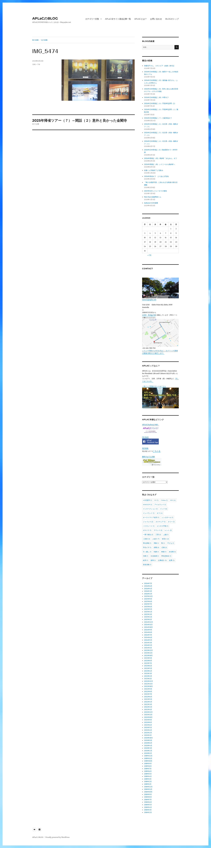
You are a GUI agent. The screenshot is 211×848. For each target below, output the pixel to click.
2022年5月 (148, 699)
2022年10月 (148, 686)
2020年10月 (148, 738)
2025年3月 (148, 614)
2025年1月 (148, 619)
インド (163, 509)
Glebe (164, 500)
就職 (156, 547)
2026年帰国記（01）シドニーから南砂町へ (159, 164)
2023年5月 (148, 668)
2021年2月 (148, 733)
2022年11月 (148, 684)
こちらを (157, 451)
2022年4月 (148, 702)
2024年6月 (148, 637)
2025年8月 (148, 601)
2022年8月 (148, 691)
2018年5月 (148, 805)
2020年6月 (148, 743)
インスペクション (150, 509)
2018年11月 (148, 789)
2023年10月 (148, 655)
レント (168, 530)
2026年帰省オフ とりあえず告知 (157, 176)
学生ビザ (147, 547)
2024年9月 (148, 630)
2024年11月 (148, 625)
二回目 (146, 539)
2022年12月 (148, 681)
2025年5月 (148, 609)
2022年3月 (148, 704)
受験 (156, 543)
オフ (160, 513)
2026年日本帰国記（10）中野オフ (156, 97)
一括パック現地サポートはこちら (154, 386)
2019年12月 (148, 756)
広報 (164, 547)
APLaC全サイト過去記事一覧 (118, 19)
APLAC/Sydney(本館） (150, 425)
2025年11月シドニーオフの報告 (155, 191)
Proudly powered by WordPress (57, 837)
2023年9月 (148, 658)
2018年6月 (148, 802)
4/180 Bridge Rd (149, 315)
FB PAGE (145, 437)
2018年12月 (148, 787)
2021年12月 (148, 712)
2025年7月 (148, 604)
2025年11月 (148, 596)
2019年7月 (148, 769)
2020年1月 (148, 753)
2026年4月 (148, 589)
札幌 (156, 552)
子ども (170, 543)
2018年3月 (148, 810)
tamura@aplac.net (149, 300)
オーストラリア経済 (151, 517)
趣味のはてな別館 (148, 457)
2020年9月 (148, 740)
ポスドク (147, 530)
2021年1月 (148, 735)
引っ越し (147, 552)
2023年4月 (148, 671)
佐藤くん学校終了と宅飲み (153, 170)
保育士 (165, 539)
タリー (171, 522)
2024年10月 (148, 627)
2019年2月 (148, 781)
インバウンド (148, 513)
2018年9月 (148, 794)
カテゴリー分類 (92, 19)
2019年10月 (148, 761)
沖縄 (145, 556)
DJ (156, 500)
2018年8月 (148, 797)
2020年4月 (148, 745)
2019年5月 (148, 774)
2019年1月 (147, 784)
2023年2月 (148, 676)
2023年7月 (148, 663)
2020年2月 (148, 751)
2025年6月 (148, 607)
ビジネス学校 (162, 526)
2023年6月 (148, 666)
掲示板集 (145, 448)
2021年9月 (148, 720)
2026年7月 (148, 583)
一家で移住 (148, 534)
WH (173, 500)
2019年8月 (148, 766)
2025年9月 (148, 599)
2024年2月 (148, 645)
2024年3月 (148, 643)
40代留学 (147, 500)
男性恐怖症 (166, 556)
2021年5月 (148, 727)
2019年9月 (148, 763)
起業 (171, 560)
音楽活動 (147, 564)
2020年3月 (148, 748)
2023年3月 (148, 673)
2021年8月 (148, 722)
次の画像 (44, 40)
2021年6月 (148, 725)
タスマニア (160, 522)
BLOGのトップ (172, 19)
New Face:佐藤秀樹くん (152, 197)
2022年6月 (148, 697)
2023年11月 (148, 653)
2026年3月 (148, 591)
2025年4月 (148, 612)
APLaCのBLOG (45, 18)
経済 (145, 560)
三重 (158, 534)
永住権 (172, 552)
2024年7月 (148, 635)
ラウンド (158, 530)
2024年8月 (148, 632)
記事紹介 (162, 560)
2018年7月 (148, 800)
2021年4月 (148, 730)
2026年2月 (148, 594)
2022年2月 (148, 707)
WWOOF (147, 504)
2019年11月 (148, 758)
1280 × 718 (36, 64)
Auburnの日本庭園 (151, 203)
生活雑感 (155, 556)
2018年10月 (148, 792)
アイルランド (160, 504)
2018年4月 (148, 807)
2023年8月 (148, 661)
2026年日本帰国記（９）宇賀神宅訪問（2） (160, 103)
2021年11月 (148, 715)
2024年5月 (148, 640)
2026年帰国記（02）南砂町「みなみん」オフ (160, 158)
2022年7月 (148, 694)
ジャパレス (148, 522)
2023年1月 (148, 679)
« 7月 (149, 255)
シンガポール (167, 517)
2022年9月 (148, 689)
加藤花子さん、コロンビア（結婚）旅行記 (159, 66)
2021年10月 (148, 717)
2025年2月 (148, 617)
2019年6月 (148, 771)
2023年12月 (148, 650)
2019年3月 (148, 779)
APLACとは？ (140, 19)
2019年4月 (148, 776)
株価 (163, 552)
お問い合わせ (156, 19)
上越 (166, 534)
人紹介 (155, 539)
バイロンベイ (148, 526)
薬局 (153, 560)
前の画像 (35, 40)
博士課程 (147, 543)
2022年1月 (148, 709)
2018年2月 (148, 812)
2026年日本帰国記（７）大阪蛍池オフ (158, 118)
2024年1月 (148, 648)
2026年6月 (148, 586)
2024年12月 (148, 622)
